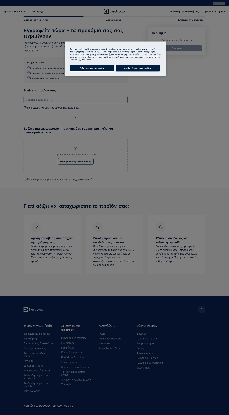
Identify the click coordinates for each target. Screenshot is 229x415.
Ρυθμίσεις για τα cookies (92, 68)
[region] (115, 59)
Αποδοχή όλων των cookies (137, 68)
